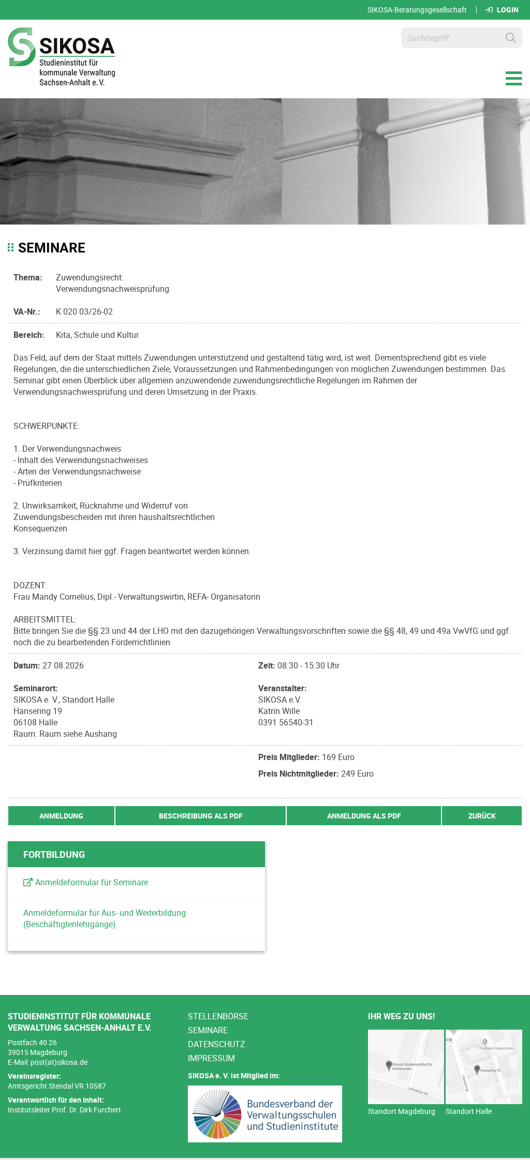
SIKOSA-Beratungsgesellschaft (417, 9)
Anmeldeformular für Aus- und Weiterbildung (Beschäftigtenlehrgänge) (104, 918)
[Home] (61, 57)
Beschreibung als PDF (201, 816)
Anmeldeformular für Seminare (91, 882)
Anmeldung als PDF (364, 816)
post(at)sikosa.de (59, 1062)
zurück (482, 816)
